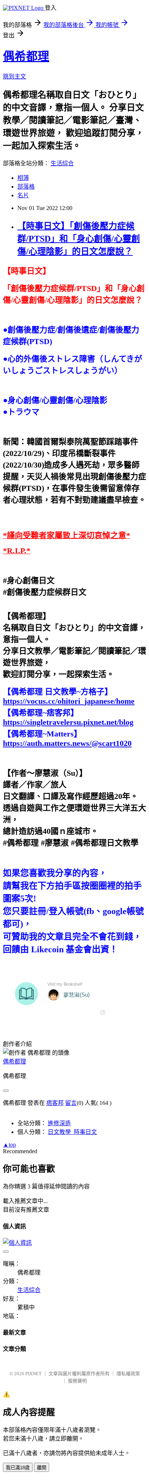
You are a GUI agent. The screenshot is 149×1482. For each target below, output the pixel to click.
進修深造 (59, 1123)
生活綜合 (62, 163)
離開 (41, 1467)
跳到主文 (14, 76)
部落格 (26, 186)
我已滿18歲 (18, 1467)
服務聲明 (77, 1381)
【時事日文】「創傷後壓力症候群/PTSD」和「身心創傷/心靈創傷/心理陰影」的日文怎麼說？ (78, 238)
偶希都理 (26, 56)
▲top (9, 1145)
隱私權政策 (128, 1373)
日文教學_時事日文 (72, 1132)
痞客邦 (55, 1103)
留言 (71, 1103)
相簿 (23, 178)
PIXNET (33, 1373)
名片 (23, 195)
